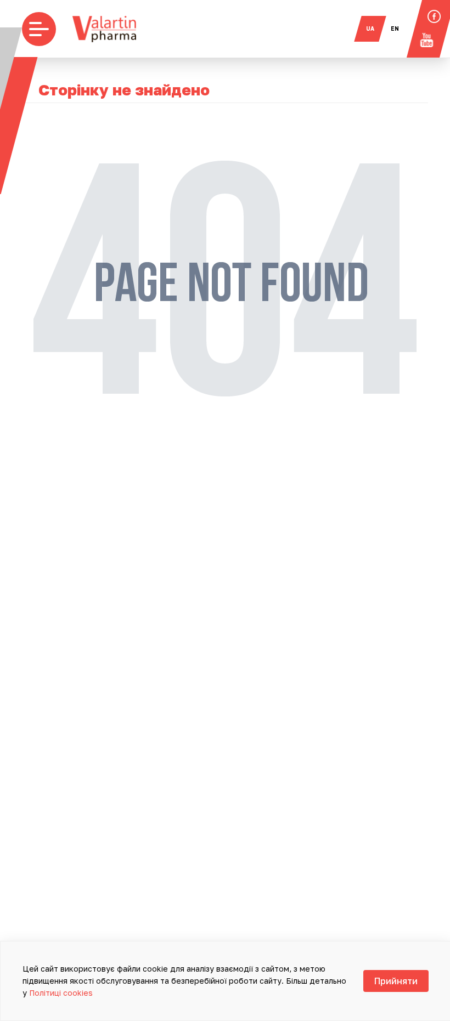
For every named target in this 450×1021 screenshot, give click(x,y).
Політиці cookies (61, 992)
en (395, 28)
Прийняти (396, 980)
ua (370, 28)
